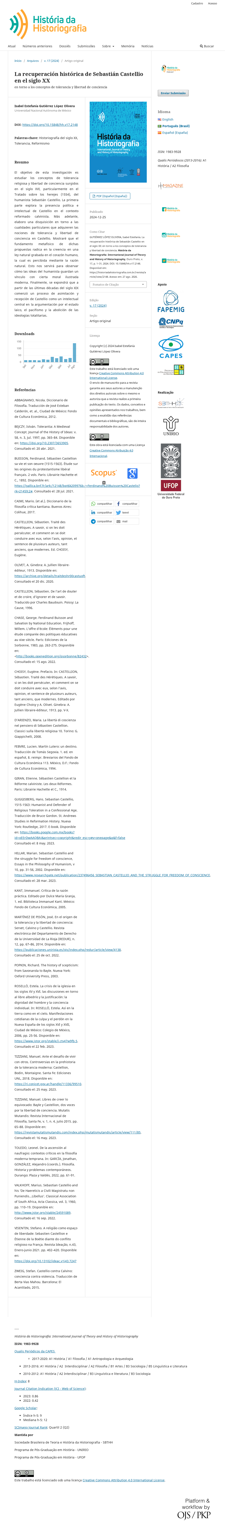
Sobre (107, 46)
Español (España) (175, 132)
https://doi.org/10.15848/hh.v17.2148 (50, 125)
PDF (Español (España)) (111, 196)
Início (18, 61)
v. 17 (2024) (51, 61)
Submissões (86, 46)
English (167, 119)
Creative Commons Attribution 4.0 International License (124, 1480)
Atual (12, 46)
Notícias (147, 46)
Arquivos (33, 61)
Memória (127, 46)
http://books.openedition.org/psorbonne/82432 (51, 656)
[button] (102, 504)
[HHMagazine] (171, 188)
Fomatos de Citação (106, 284)
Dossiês (65, 46)
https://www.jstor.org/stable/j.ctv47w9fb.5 (46, 1041)
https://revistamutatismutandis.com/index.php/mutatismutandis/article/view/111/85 (78, 1132)
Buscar (208, 46)
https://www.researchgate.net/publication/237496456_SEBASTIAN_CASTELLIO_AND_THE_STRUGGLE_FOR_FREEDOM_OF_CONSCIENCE (112, 875)
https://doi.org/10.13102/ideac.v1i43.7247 (45, 1261)
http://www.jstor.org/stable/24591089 (43, 1213)
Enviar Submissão (173, 93)
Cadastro (197, 3)
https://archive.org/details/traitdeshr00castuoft (50, 576)
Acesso (212, 3)
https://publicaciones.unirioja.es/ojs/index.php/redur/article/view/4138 (68, 950)
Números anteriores (37, 46)
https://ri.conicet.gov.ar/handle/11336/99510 (48, 1084)
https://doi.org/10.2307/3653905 (44, 443)
